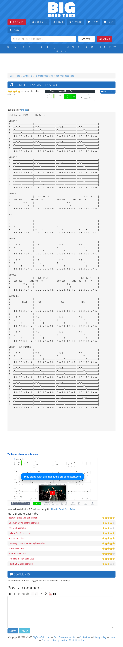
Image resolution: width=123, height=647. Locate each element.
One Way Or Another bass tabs (24, 522)
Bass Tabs (15, 75)
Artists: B (27, 75)
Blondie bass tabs (44, 75)
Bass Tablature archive (65, 637)
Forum (94, 22)
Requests (40, 22)
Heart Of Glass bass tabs (21, 563)
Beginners (18, 22)
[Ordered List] (32, 594)
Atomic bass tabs (17, 538)
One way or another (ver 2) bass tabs (27, 543)
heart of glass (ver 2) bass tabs (24, 517)
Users (109, 22)
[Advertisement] (62, 62)
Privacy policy (99, 637)
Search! (105, 38)
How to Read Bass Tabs (63, 509)
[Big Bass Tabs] (61, 9)
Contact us (84, 637)
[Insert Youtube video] (50, 594)
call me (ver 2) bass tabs (20, 533)
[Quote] (41, 594)
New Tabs (76, 22)
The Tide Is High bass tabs (21, 558)
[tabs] (46, 594)
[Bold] (10, 594)
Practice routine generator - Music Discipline (63, 640)
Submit (59, 22)
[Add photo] (55, 594)
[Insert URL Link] (23, 594)
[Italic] (14, 594)
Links (112, 637)
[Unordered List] (37, 594)
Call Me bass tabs (17, 527)
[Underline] (19, 594)
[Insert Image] (28, 594)
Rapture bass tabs (17, 553)
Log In (15, 30)
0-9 (9, 47)
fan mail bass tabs (65, 75)
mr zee (24, 109)
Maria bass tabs (16, 548)
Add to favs (109, 91)
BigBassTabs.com (41, 637)
